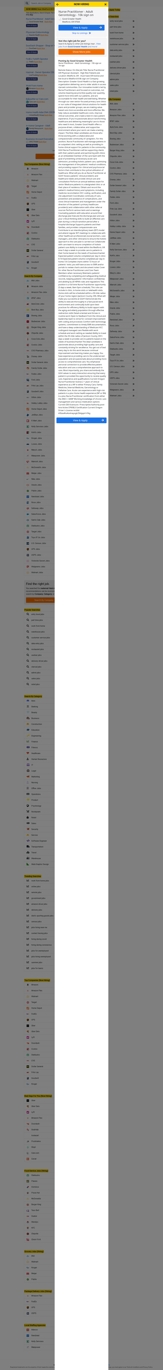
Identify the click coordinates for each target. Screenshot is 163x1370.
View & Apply (80, 27)
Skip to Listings (80, 33)
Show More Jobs (81, 51)
